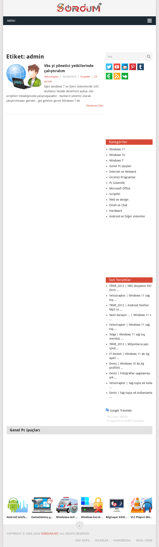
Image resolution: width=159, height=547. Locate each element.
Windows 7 (116, 160)
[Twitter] (109, 66)
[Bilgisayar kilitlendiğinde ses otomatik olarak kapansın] (117, 505)
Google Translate (120, 410)
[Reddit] (125, 66)
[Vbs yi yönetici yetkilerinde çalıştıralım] (23, 77)
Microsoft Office (119, 188)
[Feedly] (109, 76)
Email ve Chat (118, 205)
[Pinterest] (132, 66)
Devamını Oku (94, 105)
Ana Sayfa (82, 540)
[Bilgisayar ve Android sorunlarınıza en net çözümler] (79, 7)
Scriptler (85, 76)
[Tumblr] (140, 66)
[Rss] (117, 76)
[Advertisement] (79, 38)
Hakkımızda (122, 540)
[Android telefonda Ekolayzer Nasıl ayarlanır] (18, 505)
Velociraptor (51, 76)
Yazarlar (101, 540)
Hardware (115, 210)
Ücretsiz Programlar (122, 177)
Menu (11, 20)
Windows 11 (117, 149)
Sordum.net (49, 533)
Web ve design (118, 199)
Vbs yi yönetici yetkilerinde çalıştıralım (68, 68)
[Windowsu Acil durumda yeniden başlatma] (67, 505)
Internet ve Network (122, 171)
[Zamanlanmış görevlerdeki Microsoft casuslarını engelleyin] (42, 505)
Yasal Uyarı (144, 540)
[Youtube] (117, 66)
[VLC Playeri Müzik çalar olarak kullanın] (142, 505)
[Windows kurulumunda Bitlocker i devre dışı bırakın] (92, 505)
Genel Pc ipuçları (120, 166)
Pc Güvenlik (117, 182)
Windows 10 (117, 155)
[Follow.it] (125, 76)
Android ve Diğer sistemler (127, 216)
